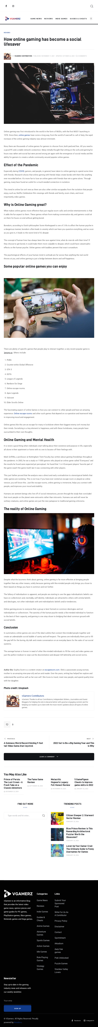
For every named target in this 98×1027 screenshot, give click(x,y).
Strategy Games (40, 967)
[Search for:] (25, 816)
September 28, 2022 (36, 786)
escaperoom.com (52, 670)
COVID (21, 171)
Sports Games (43, 940)
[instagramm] (13, 6)
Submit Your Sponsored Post (60, 903)
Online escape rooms (23, 413)
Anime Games (43, 926)
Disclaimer (59, 926)
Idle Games (42, 952)
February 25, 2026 (72, 821)
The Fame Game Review (35, 780)
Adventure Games (41, 933)
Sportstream (60, 938)
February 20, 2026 (72, 855)
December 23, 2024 (12, 791)
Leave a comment (47, 756)
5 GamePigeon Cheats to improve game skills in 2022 (84, 782)
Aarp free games (59, 950)
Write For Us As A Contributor (61, 913)
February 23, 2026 (72, 840)
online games (24, 135)
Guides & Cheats (41, 919)
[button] (8, 724)
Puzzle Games (61, 963)
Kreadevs (18, 1022)
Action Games (43, 946)
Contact (58, 932)
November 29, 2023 (59, 789)
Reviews (40, 906)
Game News (42, 900)
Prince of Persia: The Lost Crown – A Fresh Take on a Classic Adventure (13, 783)
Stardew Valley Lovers (61, 970)
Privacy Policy (61, 921)
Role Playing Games (42, 959)
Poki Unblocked (61, 958)
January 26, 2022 (82, 789)
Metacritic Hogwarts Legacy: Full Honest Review (60, 782)
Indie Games (42, 911)
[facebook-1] (6, 6)
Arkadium (59, 943)
